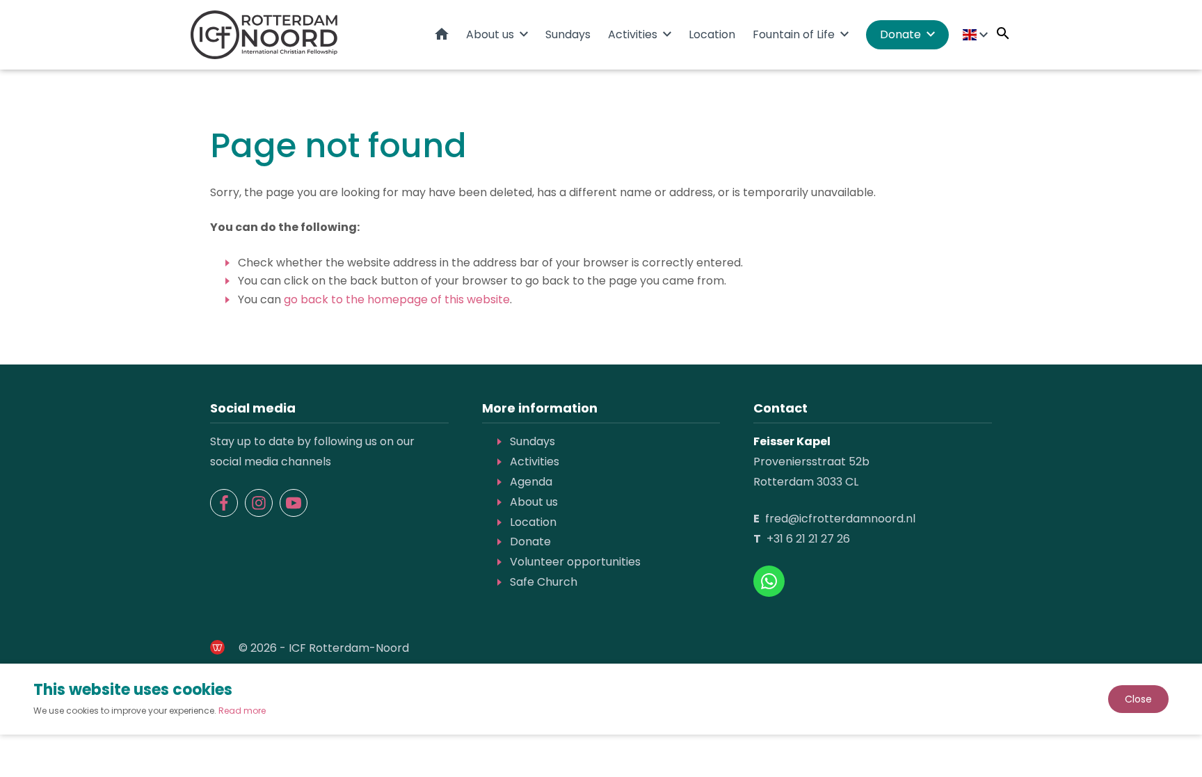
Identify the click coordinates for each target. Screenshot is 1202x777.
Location (712, 34)
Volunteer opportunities (575, 562)
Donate (900, 34)
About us (490, 34)
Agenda (531, 482)
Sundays (568, 34)
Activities (632, 34)
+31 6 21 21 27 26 (808, 539)
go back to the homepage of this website (397, 299)
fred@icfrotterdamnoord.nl (840, 519)
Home (442, 34)
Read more (242, 710)
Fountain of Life (794, 34)
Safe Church (543, 582)
